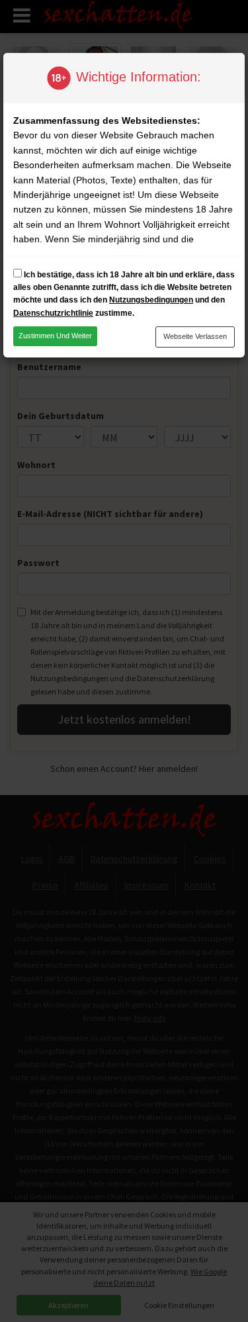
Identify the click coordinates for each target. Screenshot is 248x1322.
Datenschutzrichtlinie (53, 313)
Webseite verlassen (195, 336)
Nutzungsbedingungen (151, 300)
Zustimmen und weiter (55, 336)
